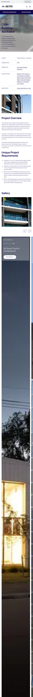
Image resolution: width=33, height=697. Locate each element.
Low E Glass (20, 83)
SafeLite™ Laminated (23, 81)
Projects (13, 16)
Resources (7, 16)
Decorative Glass (25, 80)
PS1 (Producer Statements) (9, 12)
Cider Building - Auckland (7, 18)
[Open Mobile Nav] (30, 6)
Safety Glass (20, 78)
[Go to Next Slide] (29, 231)
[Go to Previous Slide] (25, 231)
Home (3, 16)
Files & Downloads (26, 12)
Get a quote (27, 1)
